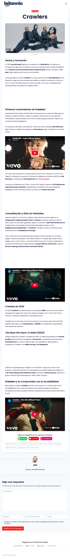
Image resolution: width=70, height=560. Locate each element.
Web (49, 517)
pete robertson (11, 447)
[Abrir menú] (66, 3)
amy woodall (10, 444)
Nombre (6, 517)
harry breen (33, 444)
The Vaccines (43, 179)
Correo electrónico (33, 517)
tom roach (34, 447)
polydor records (23, 447)
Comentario (8, 491)
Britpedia (35, 11)
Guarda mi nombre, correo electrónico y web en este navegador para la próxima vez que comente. (33, 522)
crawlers (24, 444)
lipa (50, 444)
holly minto (43, 444)
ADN (35, 465)
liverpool (58, 444)
